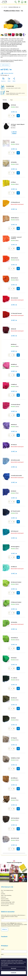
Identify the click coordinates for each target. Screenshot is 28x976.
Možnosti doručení (8, 73)
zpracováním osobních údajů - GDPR (8, 924)
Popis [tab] (11, 100)
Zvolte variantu (5, 65)
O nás (2, 892)
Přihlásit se (4, 929)
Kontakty (3, 893)
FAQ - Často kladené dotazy (7, 890)
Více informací (4, 965)
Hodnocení (3, 897)
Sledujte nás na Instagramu (14, 862)
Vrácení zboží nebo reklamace (7, 904)
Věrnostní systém (5, 905)
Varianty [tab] (5, 100)
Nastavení (13, 968)
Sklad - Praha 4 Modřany (6, 895)
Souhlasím (13, 972)
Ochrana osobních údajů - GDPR (8, 902)
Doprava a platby (4, 899)
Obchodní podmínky (5, 900)
